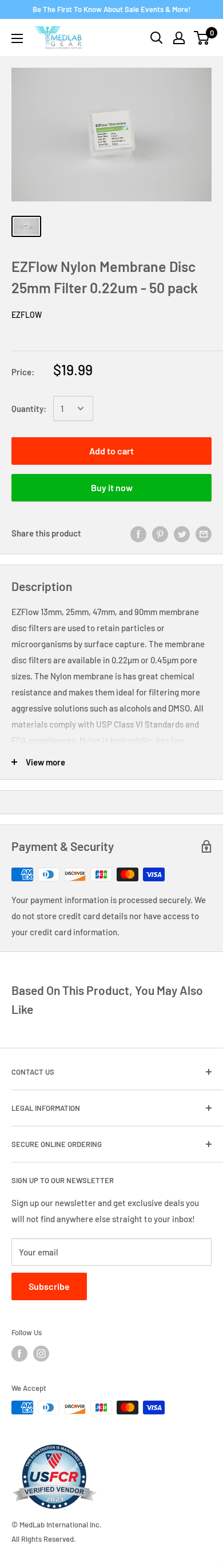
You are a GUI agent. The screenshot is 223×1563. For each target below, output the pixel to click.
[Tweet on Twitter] (182, 533)
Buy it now (112, 487)
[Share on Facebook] (138, 533)
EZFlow (26, 315)
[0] (202, 38)
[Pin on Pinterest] (160, 533)
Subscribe (49, 1286)
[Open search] (156, 38)
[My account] (179, 38)
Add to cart (111, 450)
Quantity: (28, 408)
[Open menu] (17, 38)
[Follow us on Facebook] (19, 1354)
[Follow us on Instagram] (41, 1354)
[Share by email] (204, 533)
